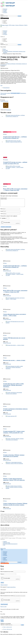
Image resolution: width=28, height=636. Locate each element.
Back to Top (3, 548)
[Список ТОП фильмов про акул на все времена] (15, 326)
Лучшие (5, 10)
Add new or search (5, 624)
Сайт (2, 213)
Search (19, 15)
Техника (6, 159)
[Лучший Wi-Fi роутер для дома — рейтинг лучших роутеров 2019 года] (15, 148)
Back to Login (3, 606)
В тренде (5, 12)
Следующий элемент (15, 93)
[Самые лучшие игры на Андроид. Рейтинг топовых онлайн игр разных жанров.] (15, 491)
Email (2, 211)
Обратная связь (6, 542)
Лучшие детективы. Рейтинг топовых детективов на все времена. (13, 455)
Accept (2, 620)
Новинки (5, 8)
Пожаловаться (6, 87)
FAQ (4, 545)
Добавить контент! (5, 18)
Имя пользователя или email (7, 571)
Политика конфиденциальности (10, 543)
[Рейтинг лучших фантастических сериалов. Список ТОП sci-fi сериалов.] (15, 467)
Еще (1, 85)
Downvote (6, 101)
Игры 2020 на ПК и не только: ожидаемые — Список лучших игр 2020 (15, 189)
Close (2, 549)
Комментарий (4, 198)
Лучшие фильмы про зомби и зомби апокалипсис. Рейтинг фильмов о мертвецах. (13, 385)
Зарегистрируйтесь (11, 587)
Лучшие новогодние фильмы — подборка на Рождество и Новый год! (15, 137)
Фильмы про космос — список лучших (14, 360)
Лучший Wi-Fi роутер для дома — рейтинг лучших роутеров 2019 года (15, 162)
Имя (1, 208)
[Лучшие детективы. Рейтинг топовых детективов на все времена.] (15, 443)
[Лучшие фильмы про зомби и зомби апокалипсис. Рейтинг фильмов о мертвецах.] (15, 371)
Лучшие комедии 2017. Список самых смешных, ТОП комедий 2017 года (14, 432)
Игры (5, 186)
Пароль (2, 574)
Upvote (2, 101)
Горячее (5, 11)
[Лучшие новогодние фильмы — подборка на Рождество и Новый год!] (15, 122)
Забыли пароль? (4, 584)
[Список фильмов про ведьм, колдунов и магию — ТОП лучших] (15, 302)
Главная (5, 541)
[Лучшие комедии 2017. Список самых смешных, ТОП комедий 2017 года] (15, 420)
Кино (5, 134)
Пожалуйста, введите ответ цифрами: (9, 215)
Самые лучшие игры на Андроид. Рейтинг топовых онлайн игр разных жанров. (15, 504)
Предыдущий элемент (5, 93)
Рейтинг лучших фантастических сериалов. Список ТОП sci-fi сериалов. (14, 479)
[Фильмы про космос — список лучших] (15, 349)
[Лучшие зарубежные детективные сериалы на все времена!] (15, 397)
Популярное (13, 132)
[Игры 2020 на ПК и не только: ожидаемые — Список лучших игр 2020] (15, 174)
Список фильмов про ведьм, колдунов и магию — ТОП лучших (14, 314)
